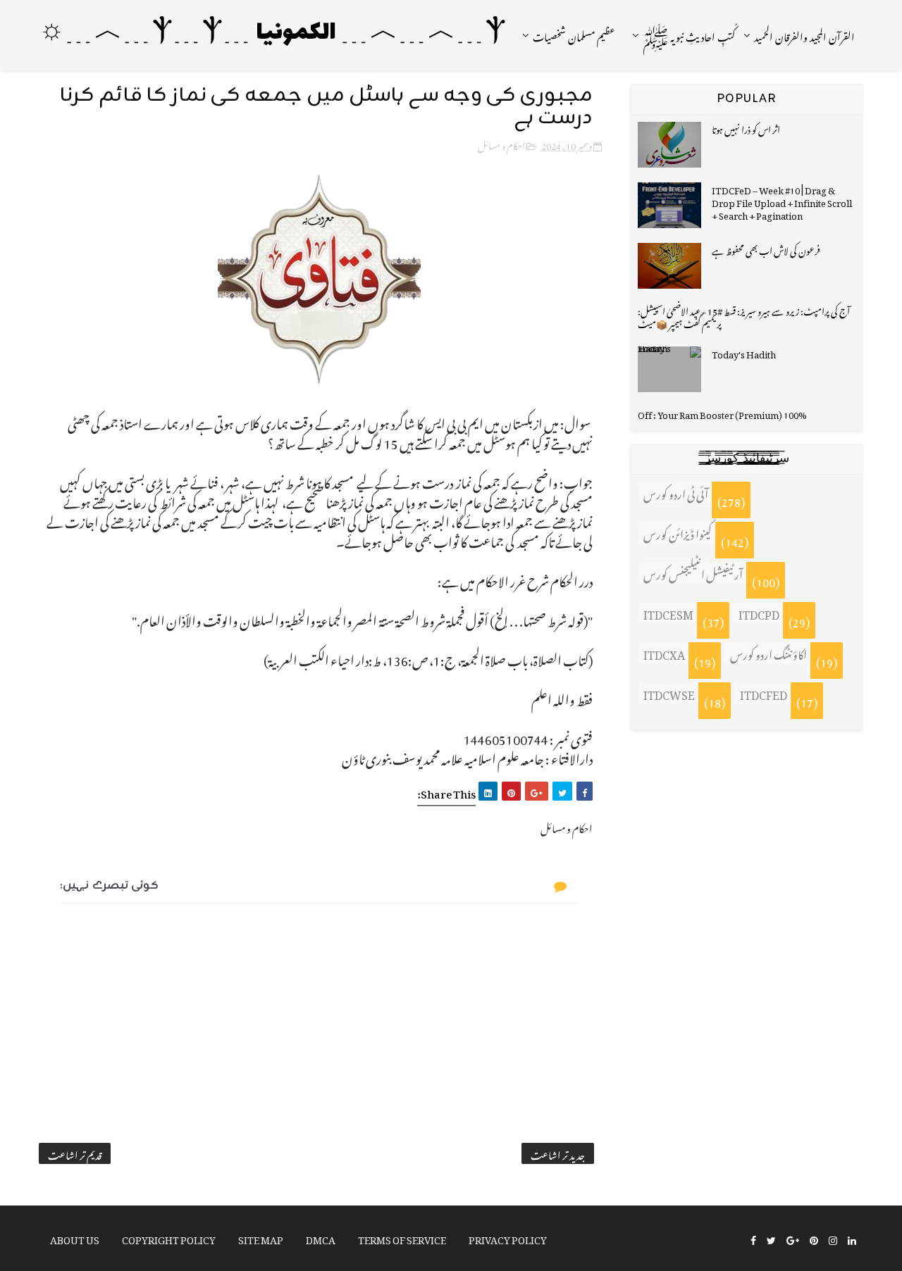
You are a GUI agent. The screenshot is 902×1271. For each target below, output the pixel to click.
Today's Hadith (744, 352)
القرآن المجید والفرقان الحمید (804, 35)
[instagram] (833, 1239)
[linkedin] (852, 1239)
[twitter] (771, 1239)
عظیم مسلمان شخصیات (574, 35)
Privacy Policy (508, 1237)
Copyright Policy (169, 1237)
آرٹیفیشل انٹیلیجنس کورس (693, 572)
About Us (74, 1237)
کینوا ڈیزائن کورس (677, 532)
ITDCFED (763, 692)
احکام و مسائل (501, 144)
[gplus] (793, 1239)
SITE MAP (260, 1237)
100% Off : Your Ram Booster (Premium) (722, 413)
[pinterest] (814, 1239)
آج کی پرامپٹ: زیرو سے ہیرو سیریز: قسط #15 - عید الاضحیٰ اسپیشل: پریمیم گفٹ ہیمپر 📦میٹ (744, 316)
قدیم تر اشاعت (74, 1153)
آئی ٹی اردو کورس (675, 492)
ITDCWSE (669, 692)
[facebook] (753, 1239)
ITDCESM (668, 612)
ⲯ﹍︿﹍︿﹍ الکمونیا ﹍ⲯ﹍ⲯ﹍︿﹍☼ (273, 33)
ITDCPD (759, 612)
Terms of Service (402, 1237)
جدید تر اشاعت (558, 1153)
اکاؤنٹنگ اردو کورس (768, 652)
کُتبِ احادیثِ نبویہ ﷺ (689, 35)
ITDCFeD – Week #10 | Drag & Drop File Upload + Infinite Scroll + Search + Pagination (782, 201)
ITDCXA (664, 652)
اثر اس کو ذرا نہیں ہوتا (746, 127)
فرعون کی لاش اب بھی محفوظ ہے (766, 249)
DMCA (320, 1237)
